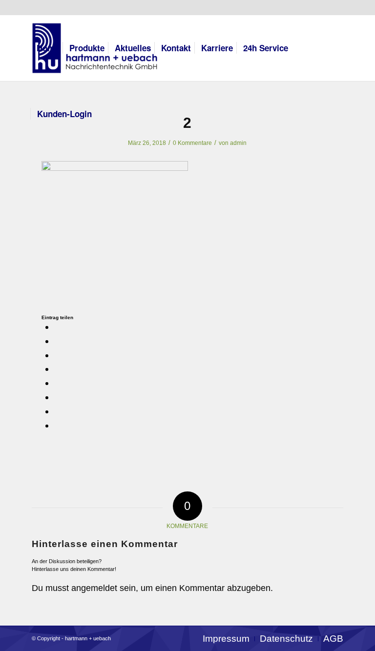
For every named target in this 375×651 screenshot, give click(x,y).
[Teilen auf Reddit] (58, 411)
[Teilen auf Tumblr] (58, 383)
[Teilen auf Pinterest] (58, 355)
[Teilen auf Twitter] (58, 341)
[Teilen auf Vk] (58, 397)
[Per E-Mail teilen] (58, 425)
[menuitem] (48, 48)
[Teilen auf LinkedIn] (58, 369)
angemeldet (94, 588)
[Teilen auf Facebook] (58, 327)
